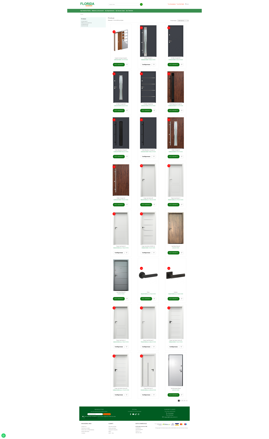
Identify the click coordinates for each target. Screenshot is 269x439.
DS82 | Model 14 (148, 58)
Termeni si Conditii (85, 428)
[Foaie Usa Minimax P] (148, 322)
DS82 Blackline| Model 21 (121, 150)
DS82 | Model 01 (176, 150)
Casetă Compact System (121, 58)
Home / (82, 14)
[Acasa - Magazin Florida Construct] (87, 4)
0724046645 (171, 413)
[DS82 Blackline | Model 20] (148, 133)
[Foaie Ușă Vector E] (121, 228)
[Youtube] (133, 414)
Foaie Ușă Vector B (148, 198)
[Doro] (148, 275)
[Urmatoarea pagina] (187, 401)
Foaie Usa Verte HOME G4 (148, 246)
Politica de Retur (112, 428)
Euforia (175, 292)
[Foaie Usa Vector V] (121, 322)
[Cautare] (141, 4)
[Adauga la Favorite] (127, 64)
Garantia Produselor (113, 429)
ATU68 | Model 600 (121, 104)
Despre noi (83, 426)
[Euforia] (175, 275)
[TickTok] (136, 414)
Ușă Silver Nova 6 (175, 246)
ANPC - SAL (111, 433)
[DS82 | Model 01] (175, 133)
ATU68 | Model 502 (148, 104)
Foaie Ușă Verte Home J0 (175, 340)
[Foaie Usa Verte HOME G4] (148, 228)
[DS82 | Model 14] (148, 41)
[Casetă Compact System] (121, 41)
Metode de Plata (112, 426)
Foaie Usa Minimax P (148, 340)
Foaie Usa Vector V (121, 340)
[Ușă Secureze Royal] (175, 370)
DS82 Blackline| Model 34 (175, 104)
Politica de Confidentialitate (91, 417)
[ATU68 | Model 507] (175, 41)
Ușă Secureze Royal (176, 388)
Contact (83, 433)
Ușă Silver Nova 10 (120, 292)
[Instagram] (138, 414)
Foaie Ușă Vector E (121, 246)
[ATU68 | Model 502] (148, 87)
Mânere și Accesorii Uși (86, 22)
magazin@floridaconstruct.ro (170, 417)
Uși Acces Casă (84, 25)
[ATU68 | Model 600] (121, 87)
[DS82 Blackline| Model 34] (175, 87)
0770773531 (170, 415)
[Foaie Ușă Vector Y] (175, 180)
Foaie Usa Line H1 (148, 388)
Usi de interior (84, 21)
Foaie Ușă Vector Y (175, 198)
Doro (148, 292)
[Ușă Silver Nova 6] (175, 228)
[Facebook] (130, 414)
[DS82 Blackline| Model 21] (121, 133)
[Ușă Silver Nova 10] (121, 275)
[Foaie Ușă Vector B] (148, 180)
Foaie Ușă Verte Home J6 (121, 388)
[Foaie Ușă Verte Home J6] (121, 370)
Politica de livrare (85, 431)
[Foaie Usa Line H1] (148, 370)
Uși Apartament (84, 24)
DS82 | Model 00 (121, 198)
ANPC (110, 431)
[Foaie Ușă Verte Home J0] (175, 322)
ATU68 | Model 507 (175, 58)
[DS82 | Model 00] (121, 180)
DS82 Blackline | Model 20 (148, 150)
